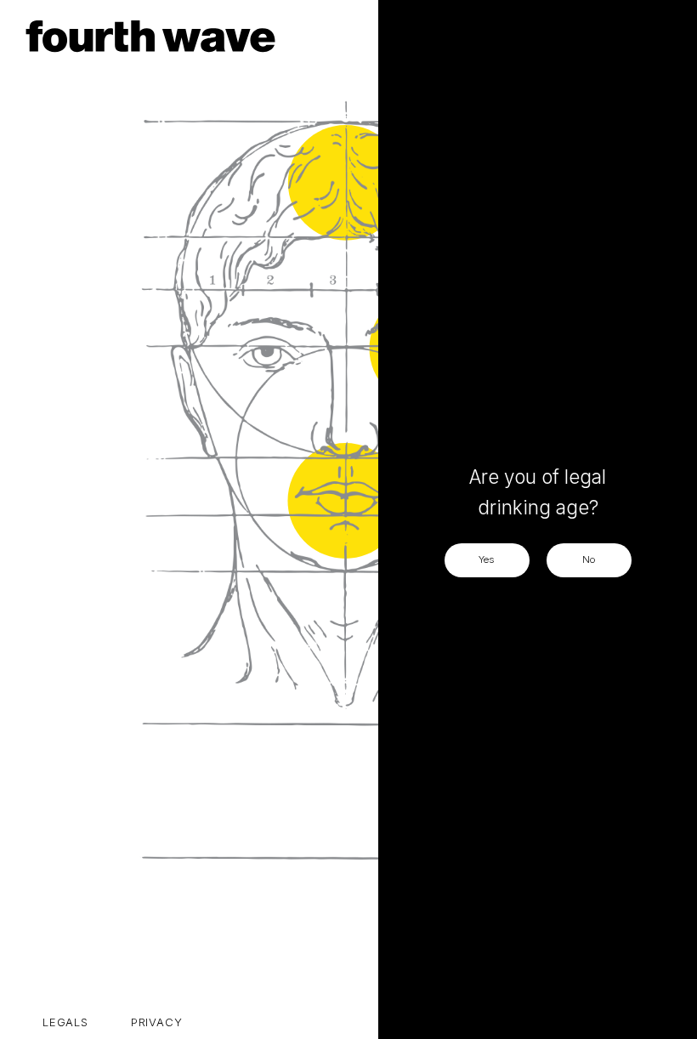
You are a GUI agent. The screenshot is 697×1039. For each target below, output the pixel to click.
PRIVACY (157, 1022)
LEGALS (65, 1022)
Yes (487, 559)
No (588, 559)
